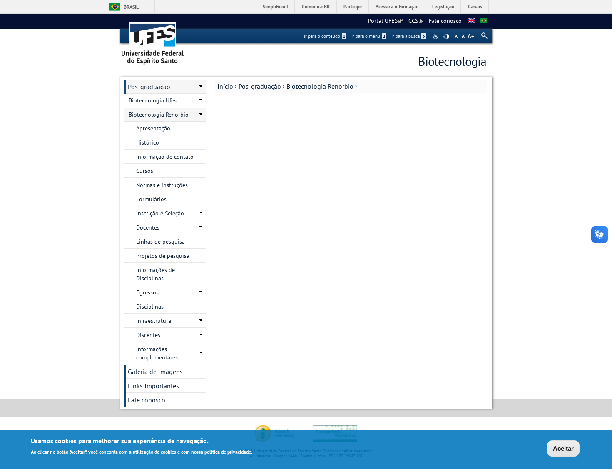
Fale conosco (445, 21)
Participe (352, 6)
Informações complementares (157, 353)
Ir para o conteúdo (325, 36)
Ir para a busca (408, 36)
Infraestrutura (153, 320)
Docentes (147, 227)
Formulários (151, 199)
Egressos (147, 292)
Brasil (131, 7)
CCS (415, 21)
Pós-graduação (260, 86)
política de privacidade (227, 452)
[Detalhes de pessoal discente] (471, 21)
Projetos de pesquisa (162, 255)
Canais (475, 6)
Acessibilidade (436, 36)
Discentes (148, 335)
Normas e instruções (162, 185)
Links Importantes (153, 386)
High (446, 37)
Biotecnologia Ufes (153, 100)
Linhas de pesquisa (160, 241)
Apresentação (153, 128)
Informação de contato (165, 156)
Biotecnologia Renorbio (319, 86)
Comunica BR (316, 6)
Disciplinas (150, 306)
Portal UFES (385, 21)
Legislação (443, 6)
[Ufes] (153, 41)
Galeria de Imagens (155, 371)
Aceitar (563, 448)
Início (225, 86)
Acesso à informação (397, 6)
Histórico (147, 142)
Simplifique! (275, 6)
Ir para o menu (368, 36)
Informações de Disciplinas (155, 274)
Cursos (144, 171)
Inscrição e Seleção (160, 213)
